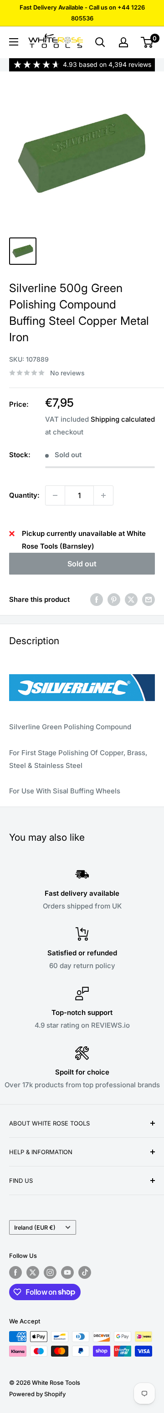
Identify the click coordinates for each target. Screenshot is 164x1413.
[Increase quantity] (103, 495)
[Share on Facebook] (96, 599)
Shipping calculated (123, 419)
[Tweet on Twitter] (131, 599)
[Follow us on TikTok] (84, 1272)
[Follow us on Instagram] (50, 1272)
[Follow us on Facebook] (15, 1272)
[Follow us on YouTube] (67, 1272)
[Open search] (100, 42)
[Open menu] (13, 41)
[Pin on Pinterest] (114, 599)
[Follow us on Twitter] (32, 1272)
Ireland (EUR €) (35, 1227)
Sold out (82, 563)
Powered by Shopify (37, 1394)
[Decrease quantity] (55, 495)
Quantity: (24, 495)
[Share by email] (148, 599)
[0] (147, 42)
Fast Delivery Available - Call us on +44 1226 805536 (82, 13)
